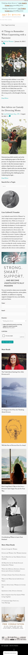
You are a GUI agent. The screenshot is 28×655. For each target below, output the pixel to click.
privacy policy (11, 327)
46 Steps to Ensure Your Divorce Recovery (13, 575)
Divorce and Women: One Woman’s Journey (14, 553)
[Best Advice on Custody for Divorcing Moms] (14, 137)
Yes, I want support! (7, 342)
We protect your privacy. (10, 653)
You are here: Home (3, 19)
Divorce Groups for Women (9, 549)
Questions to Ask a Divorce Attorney (12, 591)
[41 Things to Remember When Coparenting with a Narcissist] (14, 61)
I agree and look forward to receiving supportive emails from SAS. (12, 326)
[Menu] (24, 15)
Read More (5, 98)
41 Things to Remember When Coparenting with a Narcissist (14, 34)
